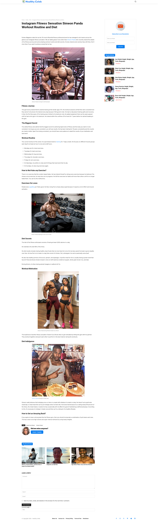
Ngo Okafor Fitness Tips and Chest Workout (82, 464)
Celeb (27, 20)
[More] (78, 32)
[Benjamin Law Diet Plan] (58, 455)
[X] (123, 518)
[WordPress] (134, 518)
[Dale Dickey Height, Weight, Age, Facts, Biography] (109, 80)
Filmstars (74, 462)
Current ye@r (26, 507)
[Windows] (131, 518)
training (58, 142)
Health (23, 462)
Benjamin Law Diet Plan (52, 464)
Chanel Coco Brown (30, 425)
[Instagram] (120, 518)
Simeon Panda (71, 39)
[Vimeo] (127, 518)
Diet (30, 20)
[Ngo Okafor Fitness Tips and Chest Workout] (83, 455)
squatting (32, 187)
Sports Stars (119, 100)
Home (23, 20)
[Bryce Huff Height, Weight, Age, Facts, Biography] (109, 98)
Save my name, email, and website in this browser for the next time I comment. (47, 501)
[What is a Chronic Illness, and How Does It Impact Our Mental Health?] (33, 455)
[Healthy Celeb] (32, 1)
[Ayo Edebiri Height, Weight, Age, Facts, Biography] (109, 62)
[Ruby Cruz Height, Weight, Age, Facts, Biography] (109, 71)
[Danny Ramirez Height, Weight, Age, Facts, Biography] (109, 89)
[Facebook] (116, 518)
